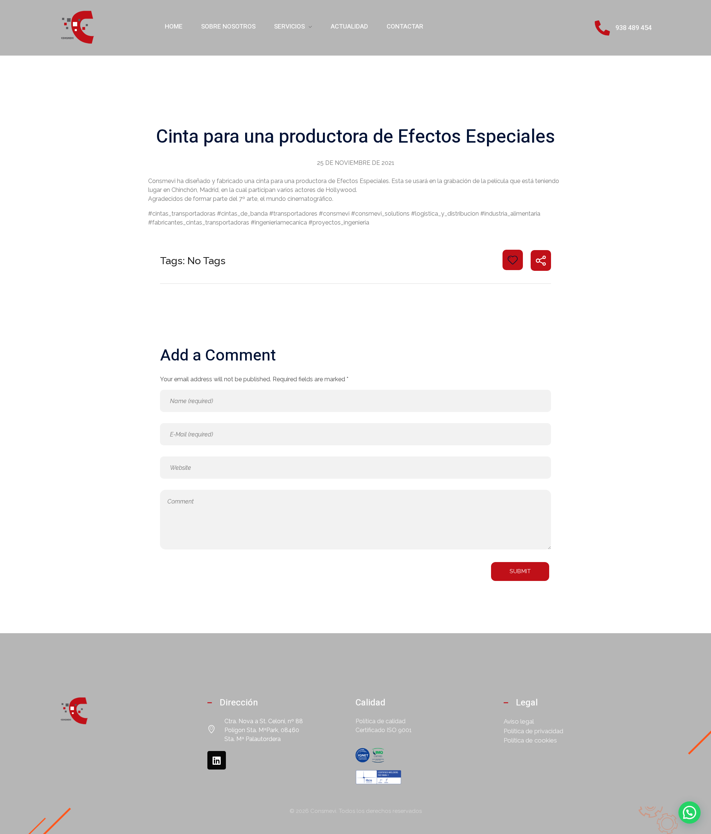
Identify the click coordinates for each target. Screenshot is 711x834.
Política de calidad (380, 721)
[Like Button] (512, 259)
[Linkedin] (216, 760)
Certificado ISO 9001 (384, 730)
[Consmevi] (77, 26)
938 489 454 (633, 28)
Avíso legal (519, 721)
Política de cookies (530, 740)
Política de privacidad (533, 731)
